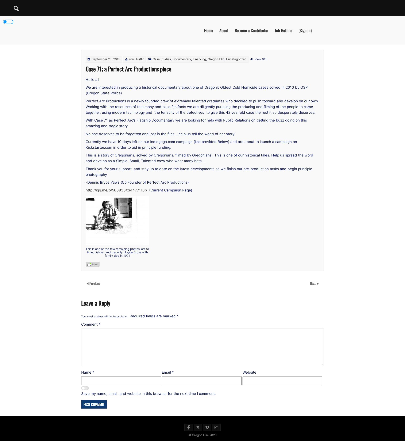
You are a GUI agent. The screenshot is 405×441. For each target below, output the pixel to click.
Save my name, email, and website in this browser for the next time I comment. (148, 394)
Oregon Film (216, 59)
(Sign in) (305, 30)
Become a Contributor (252, 30)
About (223, 30)
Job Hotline (283, 30)
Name (87, 372)
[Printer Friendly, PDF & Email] (93, 264)
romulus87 (136, 59)
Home (208, 30)
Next (313, 283)
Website (249, 372)
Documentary (182, 59)
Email (168, 372)
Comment (91, 324)
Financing (199, 59)
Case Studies (162, 59)
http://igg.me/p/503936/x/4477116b (116, 190)
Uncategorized (236, 59)
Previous (94, 283)
